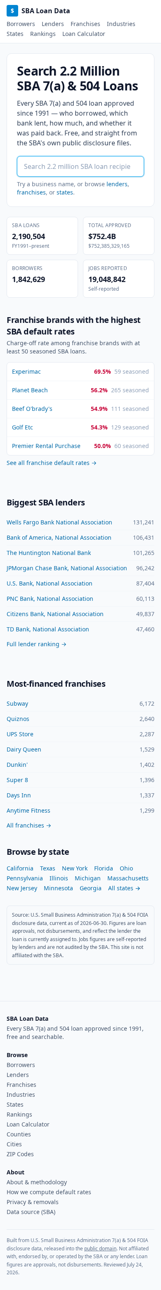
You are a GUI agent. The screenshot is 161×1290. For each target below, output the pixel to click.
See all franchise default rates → (52, 463)
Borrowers (21, 24)
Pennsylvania (25, 878)
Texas (47, 868)
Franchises (85, 24)
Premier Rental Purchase (46, 446)
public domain (100, 1248)
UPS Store (20, 734)
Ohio (126, 868)
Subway (17, 703)
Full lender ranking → (36, 644)
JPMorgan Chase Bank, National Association (67, 568)
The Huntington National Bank (49, 553)
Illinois (59, 878)
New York (75, 868)
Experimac (26, 371)
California (20, 868)
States (15, 34)
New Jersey (22, 888)
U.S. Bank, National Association (49, 583)
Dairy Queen (24, 749)
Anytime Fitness (28, 810)
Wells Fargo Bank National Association (59, 522)
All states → (124, 888)
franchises (31, 192)
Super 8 (17, 780)
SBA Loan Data (40, 10)
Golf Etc (22, 427)
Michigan (88, 878)
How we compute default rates (49, 1192)
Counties (19, 1134)
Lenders (53, 24)
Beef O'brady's (32, 409)
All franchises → (29, 825)
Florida (103, 868)
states (65, 192)
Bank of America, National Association (59, 537)
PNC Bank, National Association (50, 598)
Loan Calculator (83, 34)
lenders (117, 184)
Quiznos (18, 719)
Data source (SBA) (31, 1212)
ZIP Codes (20, 1154)
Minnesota (58, 888)
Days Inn (19, 795)
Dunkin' (17, 764)
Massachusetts (128, 878)
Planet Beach (30, 390)
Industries (121, 24)
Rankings (43, 34)
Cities (14, 1144)
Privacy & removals (33, 1202)
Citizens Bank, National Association (55, 614)
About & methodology (37, 1182)
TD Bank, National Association (48, 629)
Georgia (91, 888)
